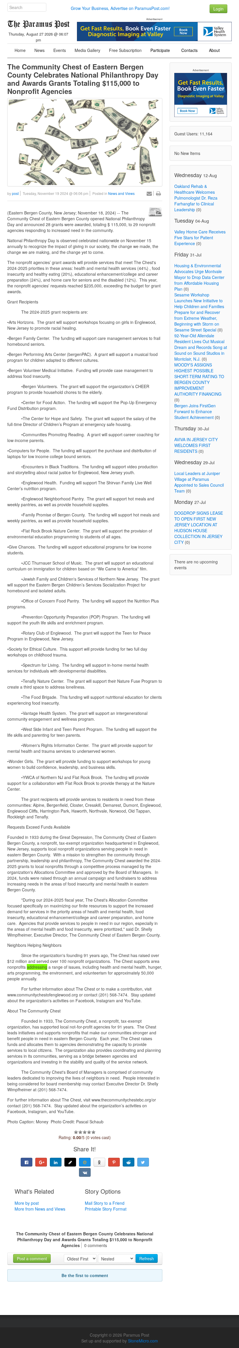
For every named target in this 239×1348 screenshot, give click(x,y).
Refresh (146, 1258)
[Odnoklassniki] (99, 1162)
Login (218, 9)
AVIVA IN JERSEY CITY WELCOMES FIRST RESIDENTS (196, 445)
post (15, 193)
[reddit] (128, 1162)
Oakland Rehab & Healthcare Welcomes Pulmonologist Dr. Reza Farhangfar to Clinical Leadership (195, 197)
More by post (27, 1203)
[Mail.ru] (85, 1162)
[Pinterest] (114, 1162)
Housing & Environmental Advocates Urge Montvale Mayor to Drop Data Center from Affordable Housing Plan (199, 277)
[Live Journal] (70, 1162)
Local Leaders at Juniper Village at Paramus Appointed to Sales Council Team (199, 482)
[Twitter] (143, 1162)
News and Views (121, 193)
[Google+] (41, 1162)
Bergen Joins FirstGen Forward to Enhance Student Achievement (195, 411)
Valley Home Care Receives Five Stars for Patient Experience (200, 237)
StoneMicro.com (143, 1341)
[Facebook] (26, 1162)
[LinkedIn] (55, 1162)
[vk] (85, 1172)
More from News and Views (40, 1209)
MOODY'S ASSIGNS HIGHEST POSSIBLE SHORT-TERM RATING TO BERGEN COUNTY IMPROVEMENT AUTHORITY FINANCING (199, 379)
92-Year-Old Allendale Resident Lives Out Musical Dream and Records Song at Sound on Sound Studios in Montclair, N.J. (200, 347)
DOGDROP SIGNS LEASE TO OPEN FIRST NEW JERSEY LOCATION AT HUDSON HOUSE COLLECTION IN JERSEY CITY (198, 527)
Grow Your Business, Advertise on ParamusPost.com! (120, 8)
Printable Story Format (105, 1209)
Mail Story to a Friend (104, 1203)
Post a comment (32, 1258)
